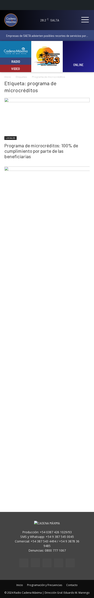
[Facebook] (23, 563)
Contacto (72, 585)
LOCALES (10, 138)
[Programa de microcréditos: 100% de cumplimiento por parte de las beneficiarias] (47, 119)
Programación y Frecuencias (44, 585)
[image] (78, 54)
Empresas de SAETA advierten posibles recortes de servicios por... (47, 35)
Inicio (7, 76)
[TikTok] (47, 563)
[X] (58, 563)
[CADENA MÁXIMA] (12, 20)
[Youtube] (70, 563)
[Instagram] (35, 562)
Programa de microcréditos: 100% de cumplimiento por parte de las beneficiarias (41, 151)
